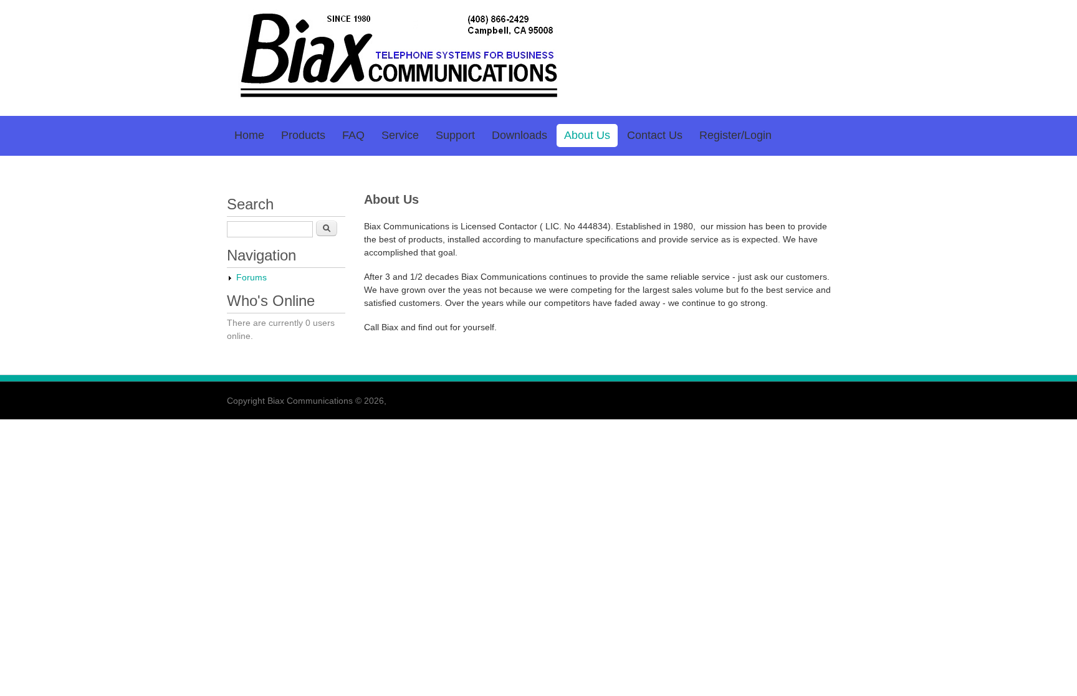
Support (455, 135)
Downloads (519, 135)
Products (303, 135)
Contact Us (654, 135)
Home (249, 135)
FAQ (353, 135)
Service (400, 135)
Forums (251, 277)
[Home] (395, 100)
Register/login (735, 135)
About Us (587, 135)
